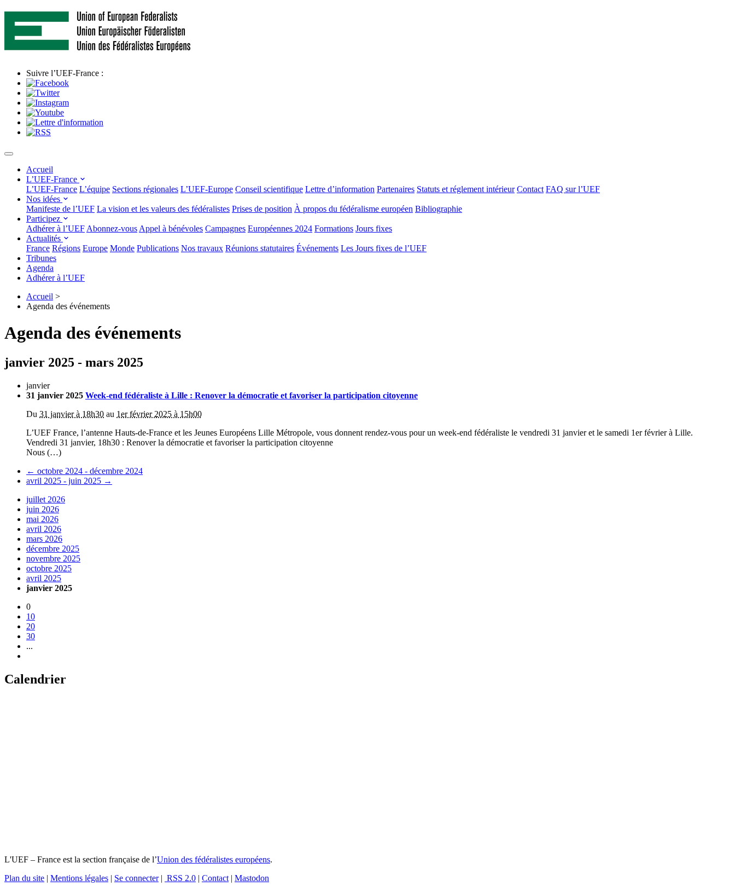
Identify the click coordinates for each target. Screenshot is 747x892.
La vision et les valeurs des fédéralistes (163, 208)
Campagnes (225, 228)
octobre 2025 (49, 568)
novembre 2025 (53, 558)
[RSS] (38, 132)
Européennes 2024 (280, 228)
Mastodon (252, 878)
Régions (66, 248)
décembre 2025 (52, 548)
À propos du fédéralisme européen (353, 208)
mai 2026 (42, 519)
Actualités (44, 238)
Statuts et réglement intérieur (466, 189)
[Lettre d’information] (64, 122)
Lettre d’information (340, 189)
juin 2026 (42, 509)
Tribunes (41, 258)
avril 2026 (43, 529)
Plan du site (24, 878)
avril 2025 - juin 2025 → (69, 480)
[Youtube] (45, 112)
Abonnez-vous (111, 228)
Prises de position (262, 208)
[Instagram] (47, 102)
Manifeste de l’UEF (60, 208)
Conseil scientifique (269, 189)
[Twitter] (43, 92)
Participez (44, 218)
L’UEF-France (52, 179)
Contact (530, 189)
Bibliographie (438, 208)
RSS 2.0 (180, 878)
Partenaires (396, 189)
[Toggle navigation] (8, 153)
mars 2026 (44, 538)
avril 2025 (43, 578)
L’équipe (94, 189)
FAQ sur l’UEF (573, 189)
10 (30, 616)
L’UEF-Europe (206, 189)
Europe (95, 248)
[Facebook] (47, 83)
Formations (333, 228)
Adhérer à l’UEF (55, 228)
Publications (158, 248)
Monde (122, 248)
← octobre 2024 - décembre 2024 (84, 471)
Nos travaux (202, 248)
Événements (317, 248)
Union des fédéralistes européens (213, 859)
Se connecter (136, 878)
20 (30, 626)
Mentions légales (79, 878)
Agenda (40, 268)
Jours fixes (373, 228)
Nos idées (44, 199)
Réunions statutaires (259, 248)
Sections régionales (145, 189)
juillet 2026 (45, 499)
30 (30, 636)
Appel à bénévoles (171, 228)
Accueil (39, 169)
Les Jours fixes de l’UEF (384, 248)
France (38, 248)
